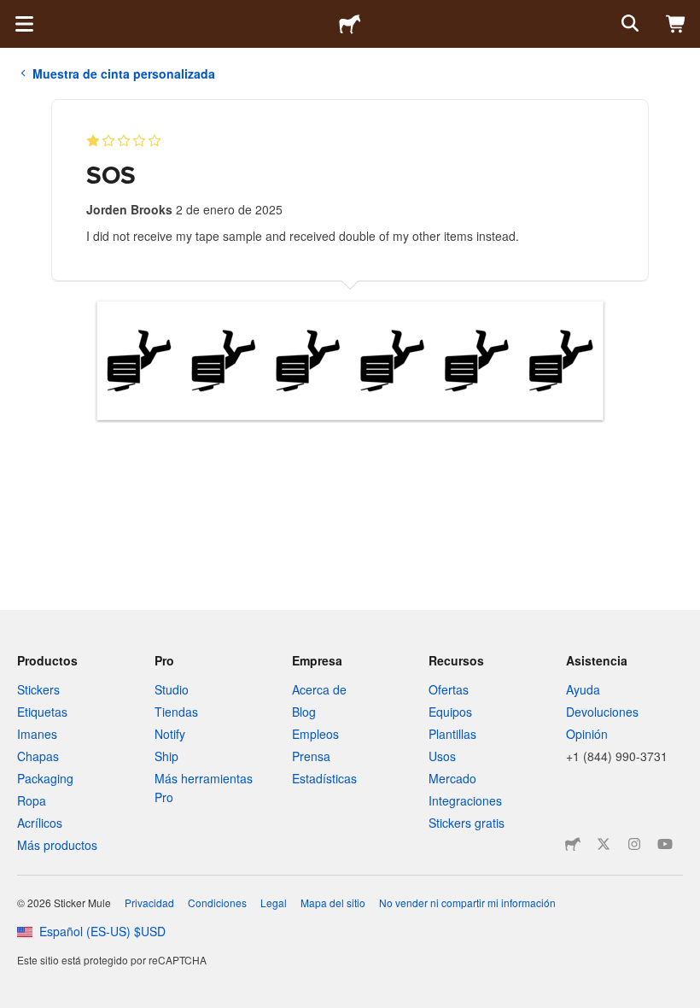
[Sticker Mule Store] (573, 844)
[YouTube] (665, 844)
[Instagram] (634, 844)
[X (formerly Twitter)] (603, 844)
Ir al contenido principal (13, 13)
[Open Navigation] (24, 24)
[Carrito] (676, 24)
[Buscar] (628, 24)
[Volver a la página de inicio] (350, 24)
